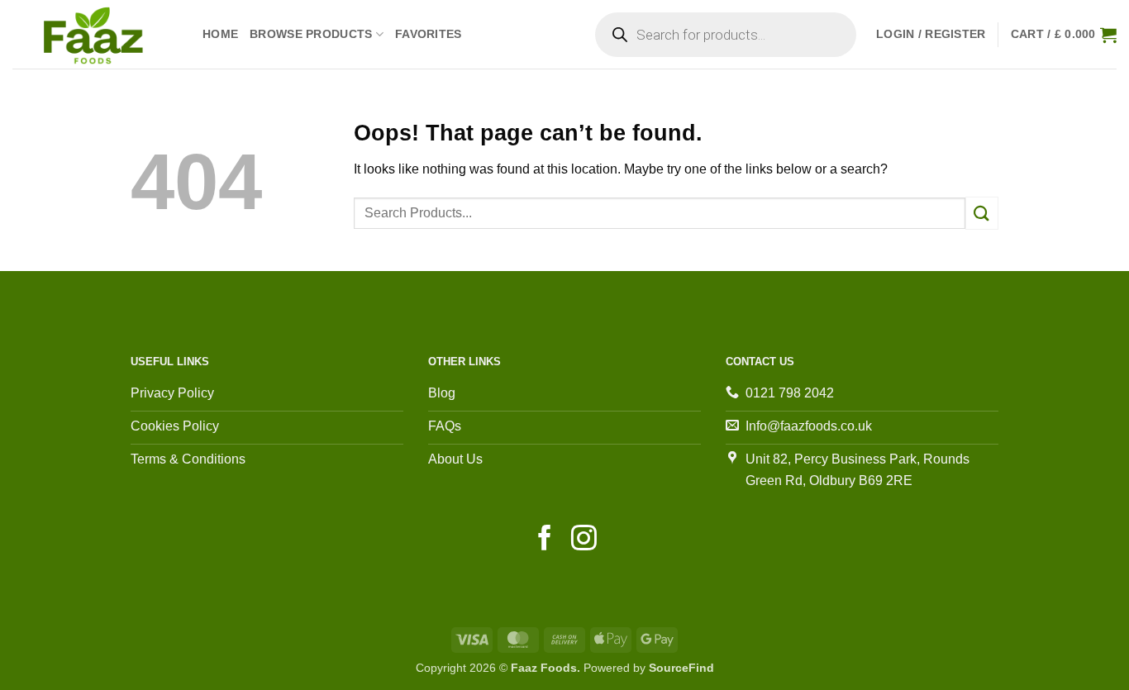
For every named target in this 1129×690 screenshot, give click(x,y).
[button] (931, 34)
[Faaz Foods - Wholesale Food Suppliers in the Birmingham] (95, 34)
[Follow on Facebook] (545, 540)
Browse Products (311, 33)
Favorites (428, 33)
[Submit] (981, 213)
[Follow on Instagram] (584, 540)
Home (220, 33)
